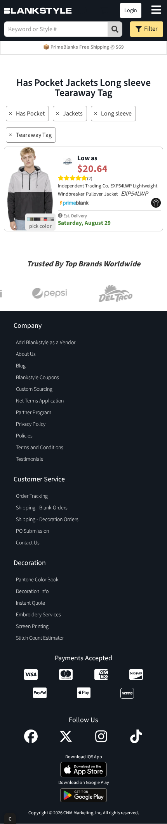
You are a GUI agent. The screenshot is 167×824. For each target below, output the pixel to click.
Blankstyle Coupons (37, 377)
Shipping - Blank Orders (42, 508)
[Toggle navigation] (156, 10)
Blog (21, 366)
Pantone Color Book (37, 580)
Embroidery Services (38, 615)
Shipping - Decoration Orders (47, 519)
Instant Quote (30, 603)
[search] (115, 29)
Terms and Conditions (39, 447)
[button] (82, 10)
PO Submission (32, 531)
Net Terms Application (40, 401)
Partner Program (33, 412)
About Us (26, 354)
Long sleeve (116, 113)
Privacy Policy (30, 424)
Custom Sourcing (34, 389)
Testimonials (29, 459)
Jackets (73, 113)
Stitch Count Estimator (40, 638)
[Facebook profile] (31, 741)
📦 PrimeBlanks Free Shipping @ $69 (83, 47)
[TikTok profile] (136, 741)
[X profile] (66, 741)
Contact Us (28, 543)
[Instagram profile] (101, 741)
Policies (24, 436)
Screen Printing (32, 626)
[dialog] (10, 818)
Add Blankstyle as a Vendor (45, 342)
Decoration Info (32, 591)
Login (130, 10)
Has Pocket (30, 113)
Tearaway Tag (34, 135)
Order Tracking (32, 496)
